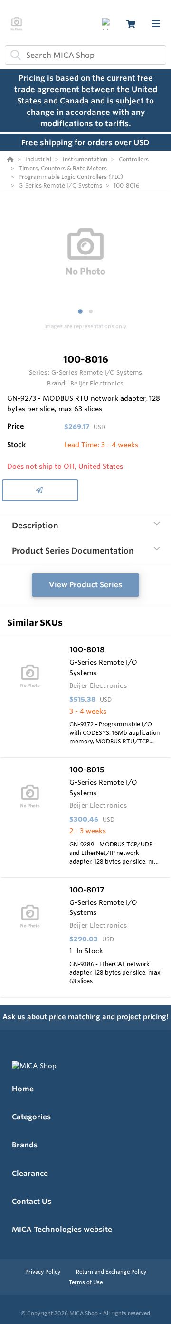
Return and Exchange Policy (111, 1271)
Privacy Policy (43, 1271)
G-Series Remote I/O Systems (96, 372)
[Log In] (108, 24)
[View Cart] (131, 24)
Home (23, 1088)
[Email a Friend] (40, 490)
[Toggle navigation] (155, 23)
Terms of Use (86, 1282)
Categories (31, 1116)
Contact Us (31, 1201)
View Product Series (85, 584)
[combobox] (85, 55)
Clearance (30, 1173)
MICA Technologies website (62, 1229)
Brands (25, 1144)
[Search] (13, 55)
